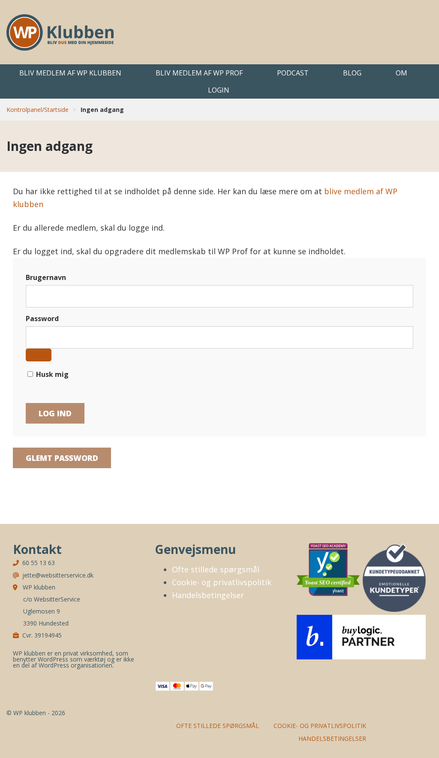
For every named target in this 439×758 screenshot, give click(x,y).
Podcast (293, 73)
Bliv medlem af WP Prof (199, 73)
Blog (352, 73)
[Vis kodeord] (38, 355)
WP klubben (60, 32)
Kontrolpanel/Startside (37, 109)
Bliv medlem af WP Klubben (70, 73)
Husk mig (51, 374)
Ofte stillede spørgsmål (215, 569)
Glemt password (62, 458)
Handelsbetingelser (208, 595)
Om (401, 73)
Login (218, 90)
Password (42, 318)
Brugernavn (46, 277)
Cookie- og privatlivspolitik (221, 582)
